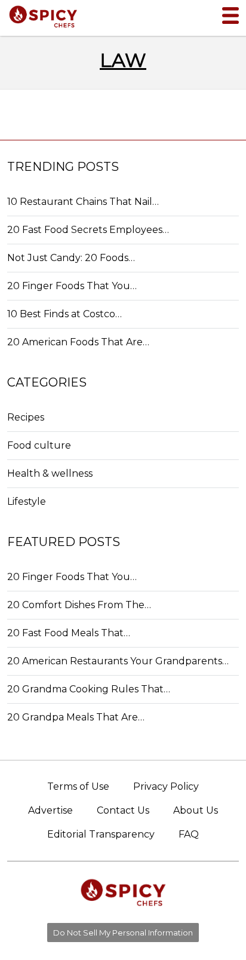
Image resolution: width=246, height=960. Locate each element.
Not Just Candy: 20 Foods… (71, 257)
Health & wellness (50, 473)
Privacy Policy (166, 786)
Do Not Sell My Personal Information (123, 932)
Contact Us (123, 810)
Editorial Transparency (101, 834)
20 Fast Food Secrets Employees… (88, 229)
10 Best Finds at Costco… (64, 314)
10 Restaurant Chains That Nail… (83, 201)
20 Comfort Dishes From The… (79, 605)
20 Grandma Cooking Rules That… (88, 689)
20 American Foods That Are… (78, 342)
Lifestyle (26, 501)
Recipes (25, 417)
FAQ (189, 834)
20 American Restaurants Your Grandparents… (118, 661)
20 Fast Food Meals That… (68, 633)
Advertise (50, 810)
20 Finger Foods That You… (72, 286)
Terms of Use (78, 786)
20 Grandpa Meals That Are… (75, 717)
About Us (195, 810)
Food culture (39, 445)
